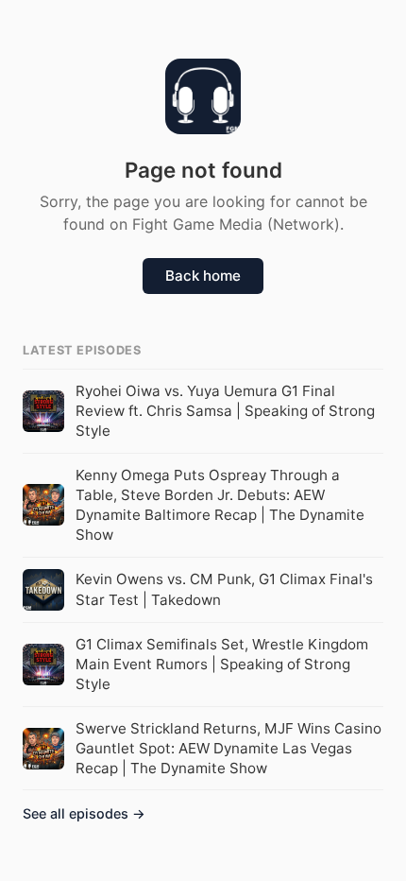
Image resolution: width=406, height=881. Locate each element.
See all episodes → (84, 813)
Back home (203, 276)
